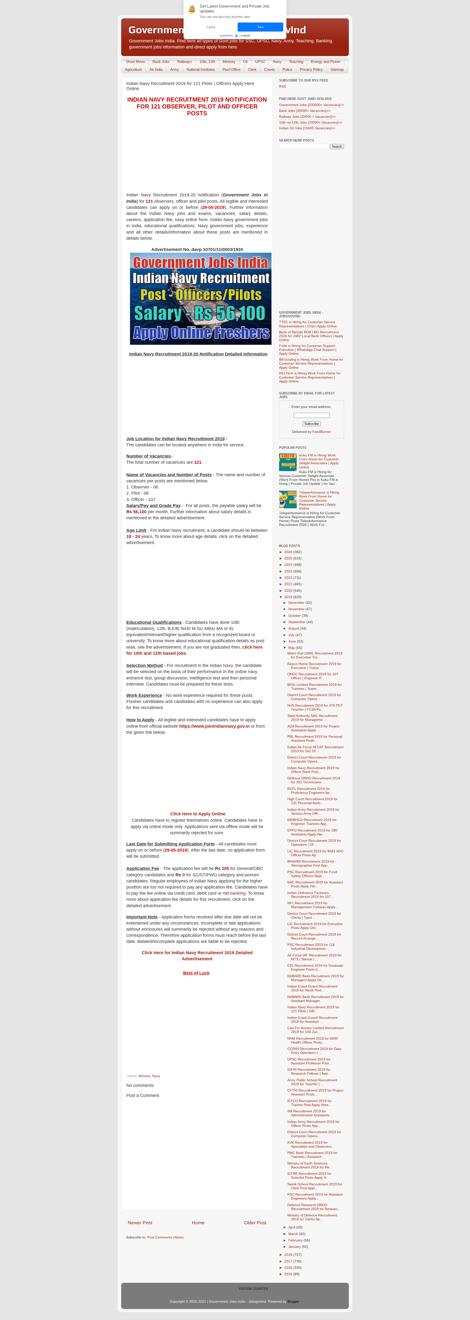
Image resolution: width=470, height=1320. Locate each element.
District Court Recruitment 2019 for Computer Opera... (314, 697)
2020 (288, 591)
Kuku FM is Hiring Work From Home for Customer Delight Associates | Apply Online (319, 461)
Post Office (231, 69)
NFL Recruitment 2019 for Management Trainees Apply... (312, 905)
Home (198, 1222)
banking (238, 893)
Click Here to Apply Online (197, 813)
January (295, 1247)
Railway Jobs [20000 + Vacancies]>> (307, 117)
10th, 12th (207, 61)
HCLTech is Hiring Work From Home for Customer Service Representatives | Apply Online (310, 377)
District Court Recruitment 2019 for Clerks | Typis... (314, 915)
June (292, 641)
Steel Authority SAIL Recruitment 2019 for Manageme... (312, 718)
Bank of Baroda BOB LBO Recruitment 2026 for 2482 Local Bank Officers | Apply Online (311, 336)
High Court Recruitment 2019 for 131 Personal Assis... (312, 801)
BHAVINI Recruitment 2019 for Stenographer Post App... (310, 863)
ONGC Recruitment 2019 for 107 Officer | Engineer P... (312, 676)
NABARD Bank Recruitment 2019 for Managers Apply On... (315, 978)
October (295, 616)
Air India (156, 69)
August (294, 628)
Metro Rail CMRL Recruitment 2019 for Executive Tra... (314, 655)
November (297, 609)
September (297, 622)
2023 (288, 571)
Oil (245, 61)
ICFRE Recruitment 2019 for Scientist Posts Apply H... (309, 1175)
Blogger (293, 1301)
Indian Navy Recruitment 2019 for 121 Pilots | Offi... (313, 1009)
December (297, 603)
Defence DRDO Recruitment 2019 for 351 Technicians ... (313, 780)
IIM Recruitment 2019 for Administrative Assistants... (309, 1113)
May (292, 648)
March (293, 1234)
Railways (184, 61)
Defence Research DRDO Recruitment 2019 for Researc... (314, 1207)
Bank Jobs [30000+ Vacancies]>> (304, 111)
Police (287, 69)
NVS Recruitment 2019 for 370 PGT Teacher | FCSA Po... (315, 707)
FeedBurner (321, 432)
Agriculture (133, 69)
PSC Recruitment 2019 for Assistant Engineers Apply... (315, 1196)
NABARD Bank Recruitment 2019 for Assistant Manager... (315, 999)
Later (211, 27)
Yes (260, 27)
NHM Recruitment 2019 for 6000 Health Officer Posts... (312, 1040)
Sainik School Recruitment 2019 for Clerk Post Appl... (314, 1186)
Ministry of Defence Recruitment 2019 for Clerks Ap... (312, 1217)
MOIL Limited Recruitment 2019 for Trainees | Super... (314, 686)
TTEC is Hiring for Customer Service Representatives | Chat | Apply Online (308, 324)
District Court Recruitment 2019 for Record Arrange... (314, 936)
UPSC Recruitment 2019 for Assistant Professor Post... (309, 1061)
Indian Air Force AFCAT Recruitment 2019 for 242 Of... (315, 749)
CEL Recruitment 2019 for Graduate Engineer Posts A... (315, 967)
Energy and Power (326, 61)
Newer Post (140, 1222)
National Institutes (201, 69)
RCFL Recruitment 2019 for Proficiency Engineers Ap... (309, 791)
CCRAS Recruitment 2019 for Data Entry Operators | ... (314, 1051)
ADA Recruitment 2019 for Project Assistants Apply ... (313, 728)
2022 (288, 578)
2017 (288, 1261)
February (296, 1240)
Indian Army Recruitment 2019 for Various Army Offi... (313, 811)
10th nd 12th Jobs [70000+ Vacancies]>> (310, 122)
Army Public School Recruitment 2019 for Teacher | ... (312, 1082)
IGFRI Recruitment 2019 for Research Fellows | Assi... (309, 1071)
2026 (288, 552)
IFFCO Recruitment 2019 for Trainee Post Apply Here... (309, 1103)
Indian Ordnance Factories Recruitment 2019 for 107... (310, 895)
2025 (288, 558)
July (291, 635)
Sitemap (337, 69)
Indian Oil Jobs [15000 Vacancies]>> (307, 128)
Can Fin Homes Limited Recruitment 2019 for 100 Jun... (315, 1030)
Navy (277, 61)
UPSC (260, 61)
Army (174, 69)
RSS (282, 86)
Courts (269, 69)
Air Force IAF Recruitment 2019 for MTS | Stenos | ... (314, 957)
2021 (288, 584)
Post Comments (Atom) (165, 1237)
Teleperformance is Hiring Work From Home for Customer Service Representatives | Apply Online (319, 500)
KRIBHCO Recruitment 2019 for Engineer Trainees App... (312, 822)
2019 (288, 597)
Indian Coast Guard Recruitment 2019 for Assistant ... (312, 1019)
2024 (288, 565)
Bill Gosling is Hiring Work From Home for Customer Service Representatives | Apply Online (311, 363)
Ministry (229, 61)
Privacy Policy (311, 69)
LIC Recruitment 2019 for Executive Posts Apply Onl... (314, 926)
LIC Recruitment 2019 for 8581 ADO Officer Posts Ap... (315, 853)
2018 (288, 1255)
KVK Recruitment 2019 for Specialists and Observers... (310, 1144)
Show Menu (135, 61)
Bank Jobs (161, 61)
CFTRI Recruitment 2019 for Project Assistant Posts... (315, 1092)
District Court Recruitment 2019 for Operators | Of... (314, 842)
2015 (288, 1274)
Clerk (252, 69)
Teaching (296, 61)
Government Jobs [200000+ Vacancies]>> (311, 105)
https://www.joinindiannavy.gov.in (214, 726)
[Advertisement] (197, 157)
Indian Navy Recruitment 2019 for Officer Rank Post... (313, 770)
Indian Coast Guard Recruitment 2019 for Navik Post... (312, 988)
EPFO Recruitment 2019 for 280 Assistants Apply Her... (312, 832)
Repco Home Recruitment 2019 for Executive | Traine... (314, 666)
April (292, 1227)
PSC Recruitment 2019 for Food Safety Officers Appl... (312, 874)
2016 (288, 1268)
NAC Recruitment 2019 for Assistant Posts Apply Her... (315, 884)
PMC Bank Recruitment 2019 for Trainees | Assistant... (312, 1155)
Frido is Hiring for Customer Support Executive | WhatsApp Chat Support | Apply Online (307, 350)
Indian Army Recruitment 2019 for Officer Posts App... (313, 1124)
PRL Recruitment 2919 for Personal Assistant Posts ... (314, 738)
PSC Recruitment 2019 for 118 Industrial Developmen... (311, 947)
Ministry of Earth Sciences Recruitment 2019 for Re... (309, 1165)
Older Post (255, 1222)
